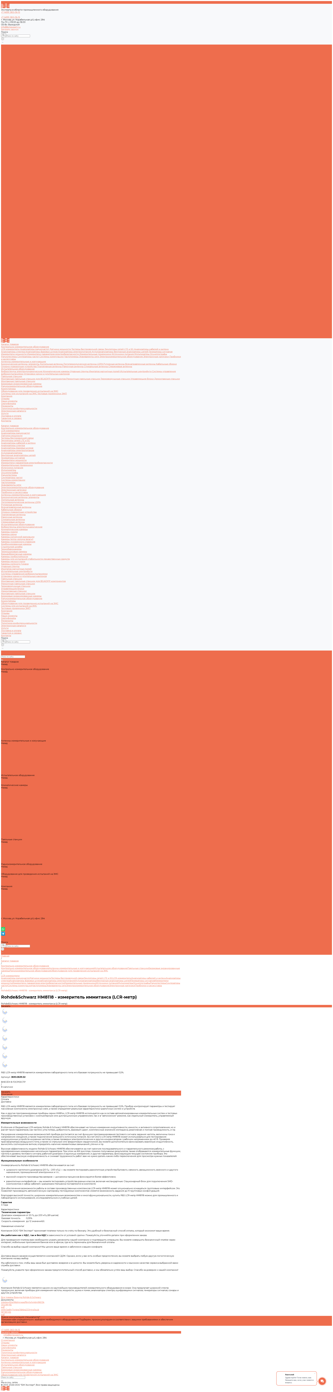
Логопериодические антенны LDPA (83, 65)
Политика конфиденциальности (19, 110)
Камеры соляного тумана (14, 265)
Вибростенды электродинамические (22, 73)
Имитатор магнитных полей (104, 73)
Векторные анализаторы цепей (131, 53)
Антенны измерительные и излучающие (23, 63)
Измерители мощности (14, 55)
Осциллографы (158, 55)
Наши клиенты (9, 102)
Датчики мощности (61, 50)
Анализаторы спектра (13, 53)
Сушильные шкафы (12, 248)
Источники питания (123, 55)
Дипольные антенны (51, 65)
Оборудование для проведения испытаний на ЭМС (29, 92)
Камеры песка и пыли (13, 263)
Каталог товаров (10, 127)
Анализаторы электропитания (75, 53)
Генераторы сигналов (160, 53)
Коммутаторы (8, 90)
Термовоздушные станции (116, 80)
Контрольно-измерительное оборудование (25, 48)
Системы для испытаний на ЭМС (19, 95)
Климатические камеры (56, 73)
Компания (6, 312)
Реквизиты (7, 107)
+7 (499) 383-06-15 (10, 921)
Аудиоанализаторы (103, 53)
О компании (8, 1340)
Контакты (6, 337)
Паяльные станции (11, 78)
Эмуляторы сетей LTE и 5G (119, 50)
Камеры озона (9, 236)
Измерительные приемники (95, 55)
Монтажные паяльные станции (18, 83)
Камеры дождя (9, 233)
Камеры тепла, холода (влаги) (17, 241)
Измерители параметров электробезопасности (53, 55)
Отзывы (5, 100)
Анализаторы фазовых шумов (41, 53)
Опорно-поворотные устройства (19, 68)
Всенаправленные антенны (140, 65)
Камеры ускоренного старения (18, 243)
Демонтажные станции (167, 80)
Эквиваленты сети (89, 58)
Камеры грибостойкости (14, 258)
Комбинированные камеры (16, 245)
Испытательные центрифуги (136, 73)
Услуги (5, 329)
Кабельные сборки (166, 65)
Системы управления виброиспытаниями (24, 275)
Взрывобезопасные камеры (16, 255)
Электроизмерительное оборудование (121, 58)
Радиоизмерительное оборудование (21, 88)
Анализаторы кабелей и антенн (151, 50)
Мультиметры (142, 55)
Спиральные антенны (96, 68)
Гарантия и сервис (11, 334)
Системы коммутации (51, 58)
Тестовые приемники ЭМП (52, 95)
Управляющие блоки (142, 80)
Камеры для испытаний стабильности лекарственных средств (35, 260)
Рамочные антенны (73, 68)
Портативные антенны (49, 68)
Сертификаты (8, 105)
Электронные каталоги (13, 112)
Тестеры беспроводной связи (88, 50)
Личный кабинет (10, 926)
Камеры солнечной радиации (17, 238)
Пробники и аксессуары (14, 194)
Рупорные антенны (114, 65)
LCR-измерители (10, 50)
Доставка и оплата (11, 332)
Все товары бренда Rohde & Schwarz (21, 1297)
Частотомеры (71, 58)
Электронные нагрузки (156, 58)
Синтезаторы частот (28, 58)
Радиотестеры (9, 58)
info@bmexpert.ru (11, 27)
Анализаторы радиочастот (35, 50)
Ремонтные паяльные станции (83, 80)
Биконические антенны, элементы (20, 65)
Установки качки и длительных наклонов (47, 75)
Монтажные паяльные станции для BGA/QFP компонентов (33, 80)
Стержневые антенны (120, 68)
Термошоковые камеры (14, 253)
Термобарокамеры (11, 250)
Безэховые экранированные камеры (21, 85)
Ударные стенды (79, 73)
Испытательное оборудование (18, 70)
